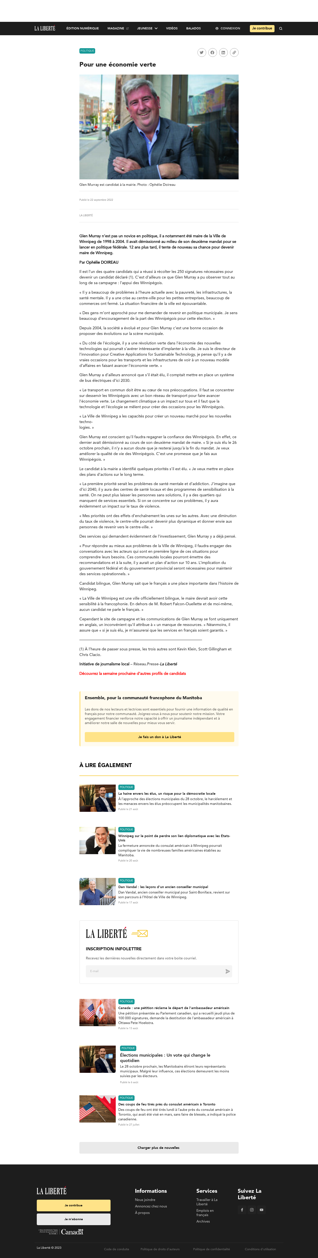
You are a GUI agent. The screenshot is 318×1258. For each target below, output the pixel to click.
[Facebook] (242, 1213)
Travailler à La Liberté (206, 1202)
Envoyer (224, 971)
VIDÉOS (172, 28)
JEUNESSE (145, 28)
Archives (203, 1221)
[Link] (234, 52)
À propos (142, 1213)
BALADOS (193, 28)
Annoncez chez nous (151, 1206)
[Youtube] (261, 1213)
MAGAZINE (116, 28)
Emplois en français (205, 1213)
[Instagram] (251, 1213)
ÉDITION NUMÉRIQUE (82, 28)
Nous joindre (145, 1200)
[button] (202, 52)
